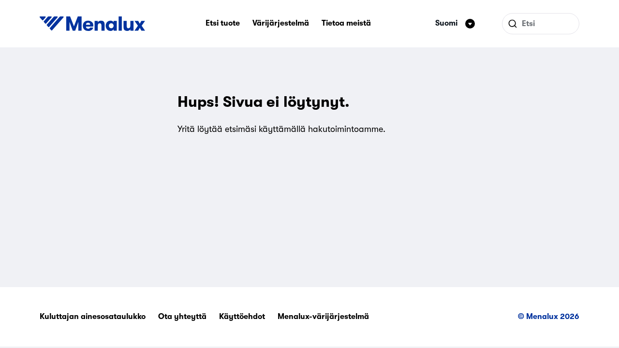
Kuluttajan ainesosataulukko (93, 316)
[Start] (92, 23)
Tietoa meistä (346, 23)
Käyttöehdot (242, 316)
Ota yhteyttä (182, 316)
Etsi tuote (223, 23)
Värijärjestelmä (280, 23)
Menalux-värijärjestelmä (323, 316)
